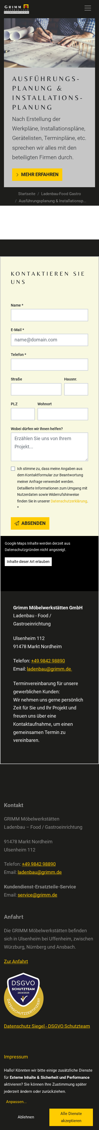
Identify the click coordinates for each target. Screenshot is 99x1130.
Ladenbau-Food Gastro (61, 193)
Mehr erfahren (40, 174)
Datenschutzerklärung (69, 501)
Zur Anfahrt (16, 961)
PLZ (14, 404)
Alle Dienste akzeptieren (71, 1117)
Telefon (18, 354)
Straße (16, 379)
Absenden (33, 523)
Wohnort (44, 404)
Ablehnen (26, 1117)
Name (17, 305)
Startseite (26, 193)
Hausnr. (70, 379)
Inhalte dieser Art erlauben (28, 561)
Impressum (16, 1057)
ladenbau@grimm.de (49, 669)
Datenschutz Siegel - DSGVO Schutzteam (47, 1026)
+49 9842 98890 (48, 660)
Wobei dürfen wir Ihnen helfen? (37, 429)
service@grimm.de (37, 895)
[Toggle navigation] (88, 8)
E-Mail (17, 330)
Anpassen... (16, 1101)
